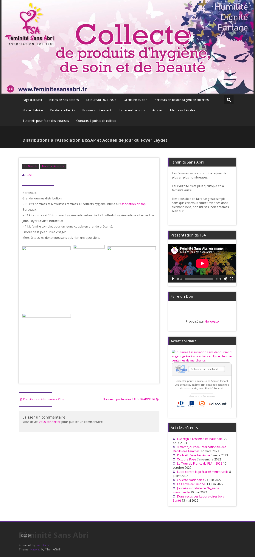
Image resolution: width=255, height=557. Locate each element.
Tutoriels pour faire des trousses (45, 121)
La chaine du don (135, 100)
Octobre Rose (186, 459)
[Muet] (225, 279)
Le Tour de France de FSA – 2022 (199, 463)
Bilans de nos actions (64, 100)
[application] (202, 263)
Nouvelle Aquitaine (53, 166)
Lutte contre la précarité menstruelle (202, 472)
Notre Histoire (32, 110)
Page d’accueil (32, 100)
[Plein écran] (231, 279)
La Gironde (31, 166)
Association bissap (133, 204)
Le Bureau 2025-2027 (101, 100)
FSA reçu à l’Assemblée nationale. (200, 439)
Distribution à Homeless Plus (43, 399)
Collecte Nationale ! (190, 480)
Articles (157, 110)
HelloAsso (212, 321)
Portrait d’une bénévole (193, 455)
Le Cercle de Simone (191, 484)
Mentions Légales (182, 110)
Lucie (28, 175)
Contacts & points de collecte (96, 121)
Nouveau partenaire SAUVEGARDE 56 (128, 399)
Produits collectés (62, 110)
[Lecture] (173, 279)
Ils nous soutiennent (96, 110)
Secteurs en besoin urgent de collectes (182, 100)
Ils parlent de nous (132, 110)
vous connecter (49, 422)
